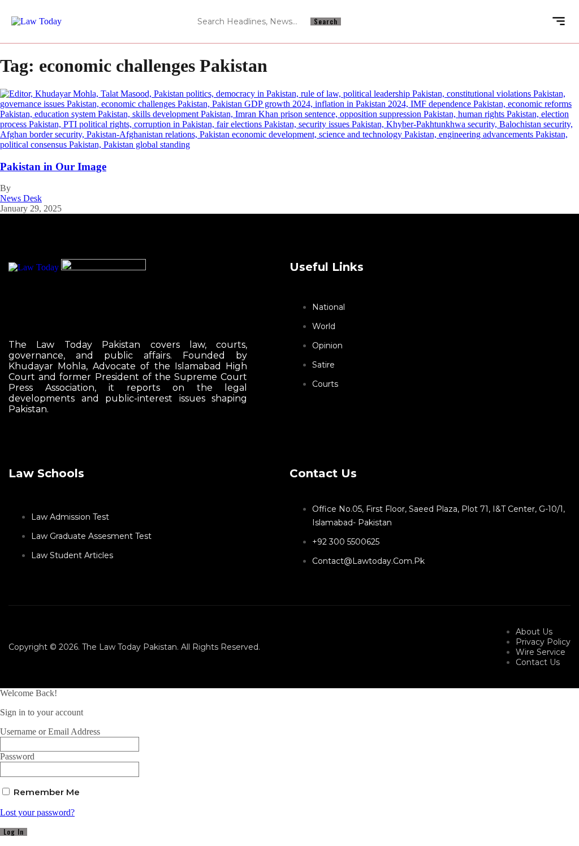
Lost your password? (37, 812)
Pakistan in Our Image (53, 166)
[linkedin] (20, 442)
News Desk (21, 198)
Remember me (45, 792)
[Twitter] (10, 442)
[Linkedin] (470, 21)
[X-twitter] (490, 21)
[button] (558, 21)
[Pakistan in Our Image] (289, 144)
